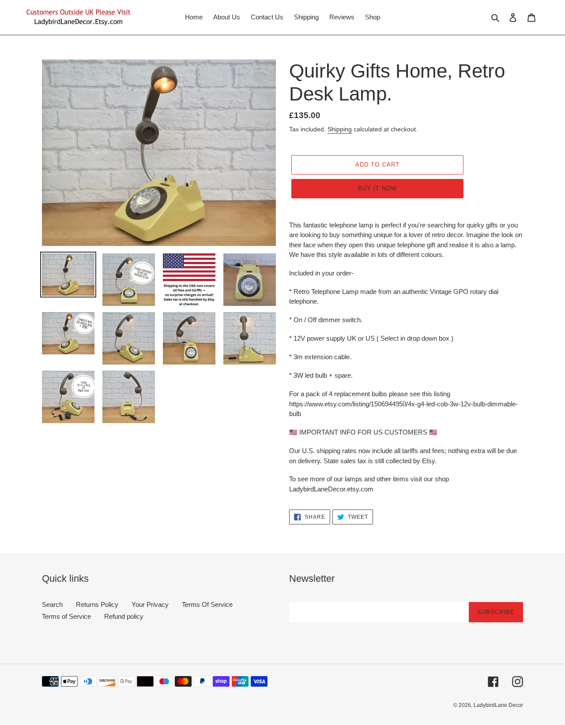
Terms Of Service (207, 604)
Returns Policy (97, 604)
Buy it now (377, 188)
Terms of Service (66, 616)
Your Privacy (150, 604)
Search (52, 604)
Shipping (340, 129)
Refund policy (123, 616)
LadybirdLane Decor (498, 705)
